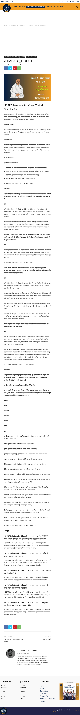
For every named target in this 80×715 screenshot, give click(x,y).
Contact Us (44, 691)
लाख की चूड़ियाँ (47, 639)
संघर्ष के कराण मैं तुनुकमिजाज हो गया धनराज (13, 640)
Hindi (27, 56)
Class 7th (30, 25)
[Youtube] (67, 1)
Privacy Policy (45, 696)
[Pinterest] (15, 68)
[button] (77, 7)
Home (5, 25)
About (42, 688)
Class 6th (3, 685)
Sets (2, 698)
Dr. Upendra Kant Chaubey (13, 64)
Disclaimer (44, 693)
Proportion (4, 687)
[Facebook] (60, 1)
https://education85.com (23, 653)
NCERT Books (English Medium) (17, 25)
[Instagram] (62, 1)
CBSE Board (33, 56)
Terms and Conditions (47, 699)
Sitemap (43, 701)
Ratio (2, 693)
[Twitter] (65, 1)
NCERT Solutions (13, 105)
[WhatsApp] (19, 68)
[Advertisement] (40, 41)
